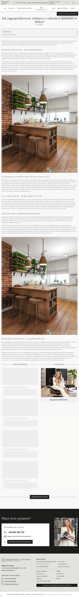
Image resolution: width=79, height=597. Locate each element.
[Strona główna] (5, 8)
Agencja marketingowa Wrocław (52, 594)
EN (76, 2)
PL (73, 2)
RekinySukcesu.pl (67, 594)
